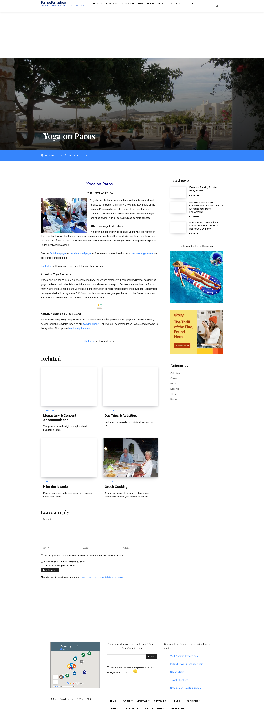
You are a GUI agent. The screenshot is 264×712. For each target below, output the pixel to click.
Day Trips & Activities (121, 415)
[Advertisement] (132, 35)
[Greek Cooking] (130, 457)
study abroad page (81, 253)
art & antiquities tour (80, 328)
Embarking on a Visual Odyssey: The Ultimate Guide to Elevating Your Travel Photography (206, 207)
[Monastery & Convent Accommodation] (69, 386)
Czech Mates (177, 671)
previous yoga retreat (142, 253)
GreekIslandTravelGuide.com (186, 687)
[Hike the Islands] (69, 457)
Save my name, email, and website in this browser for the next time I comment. (84, 555)
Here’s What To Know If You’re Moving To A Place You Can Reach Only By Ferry (205, 225)
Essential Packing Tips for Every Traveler (203, 189)
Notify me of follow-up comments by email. (64, 561)
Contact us (46, 266)
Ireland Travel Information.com (186, 663)
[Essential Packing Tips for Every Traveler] (178, 192)
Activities (74, 156)
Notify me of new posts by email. (60, 565)
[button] (217, 6)
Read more (194, 195)
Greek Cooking (116, 487)
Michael (52, 155)
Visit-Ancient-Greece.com (184, 656)
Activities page (58, 253)
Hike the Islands (55, 487)
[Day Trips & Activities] (130, 386)
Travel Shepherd (179, 680)
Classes (85, 156)
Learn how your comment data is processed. (103, 577)
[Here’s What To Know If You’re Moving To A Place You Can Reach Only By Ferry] (178, 227)
